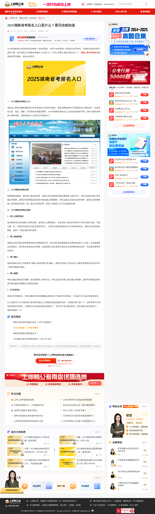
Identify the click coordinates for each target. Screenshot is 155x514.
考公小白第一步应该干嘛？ (74, 410)
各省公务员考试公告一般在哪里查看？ (79, 405)
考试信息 (33, 18)
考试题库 (85, 486)
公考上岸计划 (121, 12)
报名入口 (41, 18)
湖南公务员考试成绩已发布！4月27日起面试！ (33, 322)
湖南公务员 (23, 18)
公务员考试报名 (35, 302)
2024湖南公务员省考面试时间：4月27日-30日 (32, 339)
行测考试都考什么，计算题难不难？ (29, 405)
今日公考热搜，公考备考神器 (25, 328)
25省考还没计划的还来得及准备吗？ (78, 416)
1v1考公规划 (96, 12)
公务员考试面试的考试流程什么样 (28, 421)
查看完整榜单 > (90, 39)
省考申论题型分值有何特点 (25, 410)
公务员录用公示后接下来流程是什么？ (79, 421)
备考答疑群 (145, 12)
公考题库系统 (42, 12)
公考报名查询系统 (69, 12)
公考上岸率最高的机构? (24, 400)
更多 (97, 432)
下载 (144, 94)
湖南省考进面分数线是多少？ (25, 333)
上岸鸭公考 (13, 18)
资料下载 (61, 486)
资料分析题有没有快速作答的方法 (28, 416)
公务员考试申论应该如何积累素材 (77, 400)
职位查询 (37, 486)
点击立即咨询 (44, 361)
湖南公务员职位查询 (13, 12)
